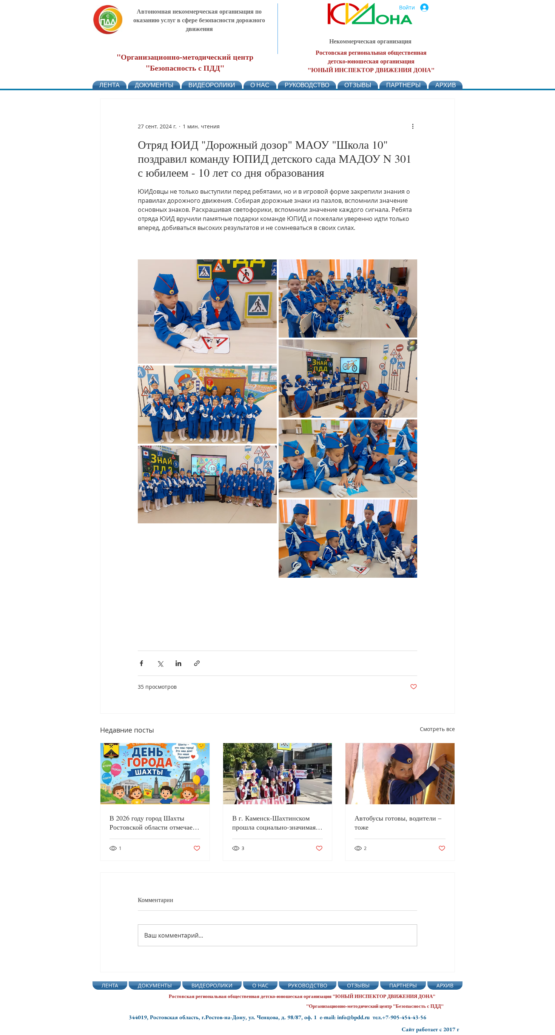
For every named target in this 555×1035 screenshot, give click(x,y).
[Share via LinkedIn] (178, 663)
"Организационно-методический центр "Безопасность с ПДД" (185, 62)
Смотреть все (437, 729)
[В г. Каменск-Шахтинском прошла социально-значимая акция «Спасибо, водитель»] (277, 773)
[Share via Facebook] (141, 663)
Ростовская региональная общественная (371, 52)
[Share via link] (196, 663)
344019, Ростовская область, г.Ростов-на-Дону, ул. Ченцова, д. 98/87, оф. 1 (224, 1017)
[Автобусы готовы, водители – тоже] (400, 773)
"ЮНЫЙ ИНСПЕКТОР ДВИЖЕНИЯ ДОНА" (371, 69)
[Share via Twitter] (159, 663)
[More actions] (412, 126)
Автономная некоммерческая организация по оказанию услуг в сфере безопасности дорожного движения (199, 20)
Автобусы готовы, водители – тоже (398, 822)
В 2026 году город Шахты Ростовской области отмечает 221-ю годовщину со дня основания (152, 822)
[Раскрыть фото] (207, 311)
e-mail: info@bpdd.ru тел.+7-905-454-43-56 (373, 1017)
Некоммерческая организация (370, 41)
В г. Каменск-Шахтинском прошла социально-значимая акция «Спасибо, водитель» (274, 822)
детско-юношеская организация (371, 61)
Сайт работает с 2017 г (430, 1029)
